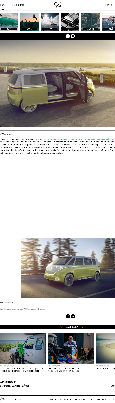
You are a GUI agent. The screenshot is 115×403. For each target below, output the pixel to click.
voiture (33, 309)
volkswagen (41, 309)
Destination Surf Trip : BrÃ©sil (14, 385)
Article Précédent (8, 382)
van (21, 309)
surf (18, 309)
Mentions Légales (103, 399)
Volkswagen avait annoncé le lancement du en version (79, 139)
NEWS (2, 5)
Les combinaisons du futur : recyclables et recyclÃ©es (64, 370)
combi (9, 309)
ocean (14, 309)
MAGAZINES (18, 5)
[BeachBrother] (57, 9)
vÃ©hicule (26, 309)
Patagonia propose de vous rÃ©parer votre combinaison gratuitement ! (21, 370)
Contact (92, 399)
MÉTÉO (108, 5)
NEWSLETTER (83, 399)
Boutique (73, 399)
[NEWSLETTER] (1, 15)
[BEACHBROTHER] (4, 398)
